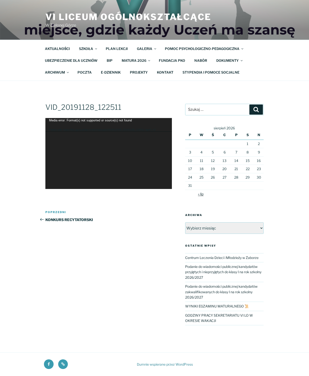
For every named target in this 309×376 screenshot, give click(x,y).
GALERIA (144, 49)
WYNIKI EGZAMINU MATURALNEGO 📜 (217, 306)
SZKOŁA (86, 49)
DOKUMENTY (227, 60)
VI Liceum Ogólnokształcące (128, 17)
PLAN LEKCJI (117, 49)
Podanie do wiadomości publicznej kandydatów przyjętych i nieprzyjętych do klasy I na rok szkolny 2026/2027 (223, 272)
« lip (201, 194)
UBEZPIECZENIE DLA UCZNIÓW (71, 60)
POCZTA (84, 72)
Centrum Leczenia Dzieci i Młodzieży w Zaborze (222, 258)
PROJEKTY (139, 72)
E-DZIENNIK (111, 72)
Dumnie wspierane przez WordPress (165, 364)
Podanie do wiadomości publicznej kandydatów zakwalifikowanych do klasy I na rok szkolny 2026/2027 (221, 291)
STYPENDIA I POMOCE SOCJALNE (211, 72)
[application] (108, 153)
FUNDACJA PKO (172, 60)
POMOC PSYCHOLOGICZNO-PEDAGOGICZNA (202, 49)
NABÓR (200, 60)
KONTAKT (165, 72)
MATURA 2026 (134, 60)
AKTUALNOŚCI (57, 49)
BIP (109, 60)
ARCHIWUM (55, 72)
